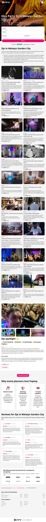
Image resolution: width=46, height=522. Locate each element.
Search (37, 2)
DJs (14, 487)
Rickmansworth (4, 497)
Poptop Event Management (6, 487)
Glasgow (25, 504)
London (2, 501)
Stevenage (26, 497)
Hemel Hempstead (4, 495)
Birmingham (3, 503)
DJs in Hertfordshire (20, 487)
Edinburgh (26, 503)
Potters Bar (26, 495)
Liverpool (25, 501)
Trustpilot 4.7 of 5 (27, 519)
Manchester (3, 504)
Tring (2, 494)
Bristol (2, 505)
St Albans (26, 494)
